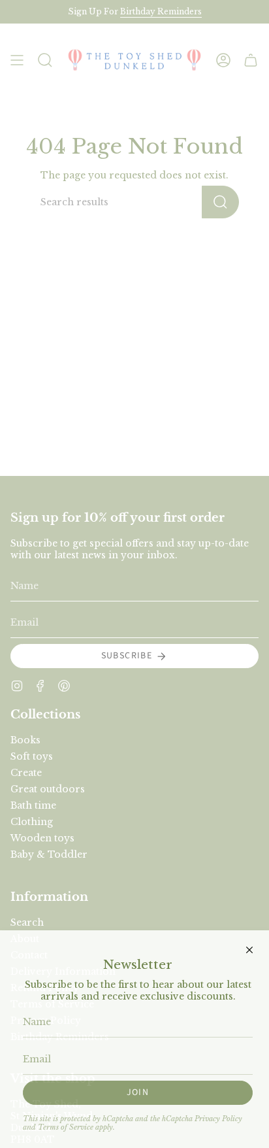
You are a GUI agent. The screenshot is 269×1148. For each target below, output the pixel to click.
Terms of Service (65, 1127)
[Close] (249, 949)
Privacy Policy (218, 1119)
